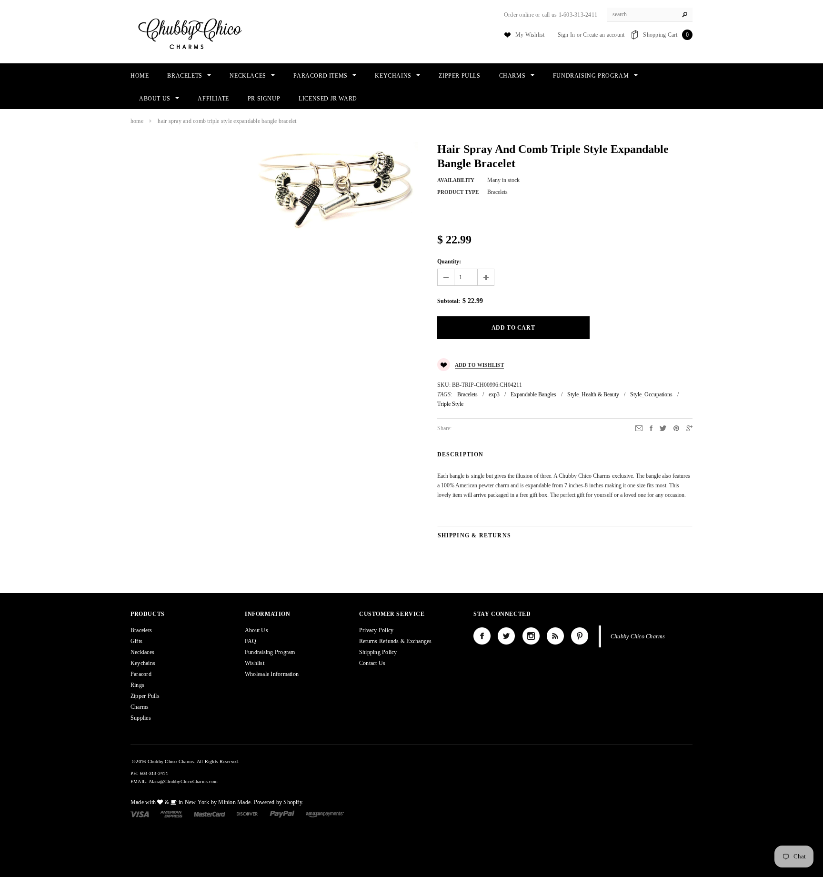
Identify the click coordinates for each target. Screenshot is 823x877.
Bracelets (467, 394)
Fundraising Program (270, 652)
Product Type (458, 192)
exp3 (494, 394)
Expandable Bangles (533, 394)
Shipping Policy (378, 652)
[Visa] (139, 813)
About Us (256, 630)
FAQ (251, 641)
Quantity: (449, 261)
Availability (455, 180)
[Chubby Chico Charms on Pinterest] (579, 636)
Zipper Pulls (145, 696)
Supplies (140, 718)
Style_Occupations (651, 394)
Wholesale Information (272, 674)
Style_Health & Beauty (593, 394)
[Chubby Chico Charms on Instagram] (531, 636)
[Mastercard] (209, 813)
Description (460, 454)
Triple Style (450, 404)
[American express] (171, 813)
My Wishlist (530, 34)
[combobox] (650, 15)
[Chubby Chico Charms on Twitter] (506, 636)
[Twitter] (663, 427)
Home (136, 121)
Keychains (142, 663)
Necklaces (142, 652)
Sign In (566, 34)
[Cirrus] (325, 813)
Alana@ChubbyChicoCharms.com (183, 781)
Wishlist (254, 663)
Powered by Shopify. (279, 802)
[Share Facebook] (651, 427)
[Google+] (689, 427)
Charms (139, 707)
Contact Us (372, 663)
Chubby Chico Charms (638, 636)
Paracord (140, 674)
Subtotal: (448, 301)
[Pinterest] (676, 427)
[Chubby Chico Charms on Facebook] (482, 636)
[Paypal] (282, 813)
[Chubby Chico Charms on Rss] (555, 636)
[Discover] (247, 813)
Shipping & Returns (475, 535)
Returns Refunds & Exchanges (395, 641)
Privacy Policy (376, 630)
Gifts (136, 641)
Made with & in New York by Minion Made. (191, 802)
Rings (137, 685)
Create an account (603, 34)
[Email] (638, 427)
